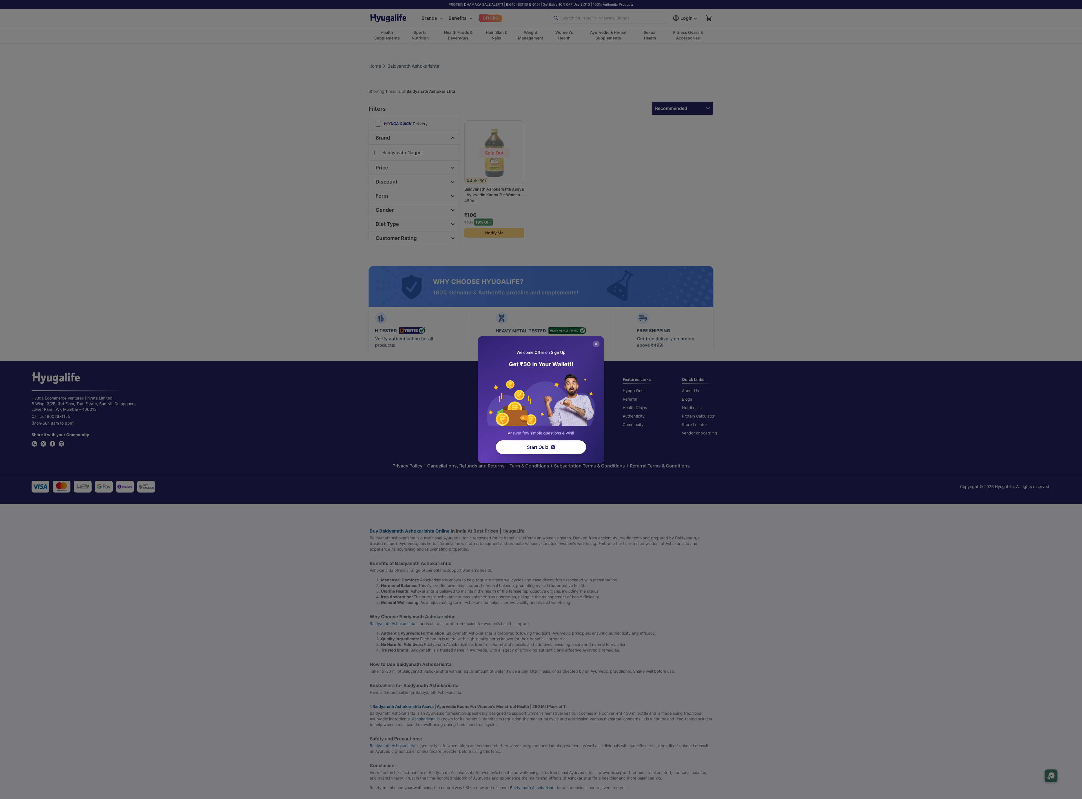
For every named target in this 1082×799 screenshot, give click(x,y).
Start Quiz (537, 447)
